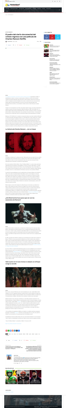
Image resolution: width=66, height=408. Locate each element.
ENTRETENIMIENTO (10, 14)
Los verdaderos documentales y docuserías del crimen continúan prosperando (18, 96)
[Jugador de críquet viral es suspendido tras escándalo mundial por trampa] (46, 64)
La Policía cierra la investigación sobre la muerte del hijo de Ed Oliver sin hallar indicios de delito (35, 381)
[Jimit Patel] (6, 41)
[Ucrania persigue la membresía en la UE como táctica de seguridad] (46, 83)
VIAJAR (51, 72)
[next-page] (7, 386)
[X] (60, 1)
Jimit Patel (10, 41)
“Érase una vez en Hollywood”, (33, 191)
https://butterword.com (17, 356)
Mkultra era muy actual (17, 251)
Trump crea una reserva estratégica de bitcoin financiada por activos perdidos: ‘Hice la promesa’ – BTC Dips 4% (14, 347)
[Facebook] (53, 1)
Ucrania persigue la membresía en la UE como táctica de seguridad (55, 83)
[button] (59, 10)
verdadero (7, 335)
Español (7, 0)
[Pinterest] (57, 1)
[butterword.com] (12, 5)
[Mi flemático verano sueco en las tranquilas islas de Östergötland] (46, 59)
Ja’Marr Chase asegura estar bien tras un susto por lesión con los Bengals (23, 382)
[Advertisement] (33, 23)
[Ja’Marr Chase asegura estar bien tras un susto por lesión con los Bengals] (23, 377)
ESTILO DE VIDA (52, 58)
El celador (16, 312)
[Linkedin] (55, 1)
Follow (52, 34)
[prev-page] (6, 386)
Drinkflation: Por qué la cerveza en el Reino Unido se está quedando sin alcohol (55, 79)
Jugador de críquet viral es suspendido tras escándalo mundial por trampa (55, 64)
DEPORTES (51, 49)
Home (6, 14)
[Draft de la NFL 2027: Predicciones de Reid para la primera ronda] (11, 377)
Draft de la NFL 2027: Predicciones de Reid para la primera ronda (11, 382)
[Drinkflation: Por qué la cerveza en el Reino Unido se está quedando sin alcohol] (46, 78)
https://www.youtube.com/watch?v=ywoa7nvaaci (13, 323)
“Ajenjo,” (19, 301)
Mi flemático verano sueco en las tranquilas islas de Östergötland (54, 60)
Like (46, 34)
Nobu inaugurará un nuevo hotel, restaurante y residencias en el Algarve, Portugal (54, 74)
